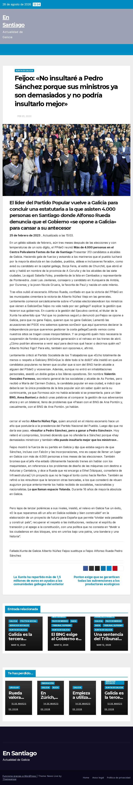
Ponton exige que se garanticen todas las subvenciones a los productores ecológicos (97, 580)
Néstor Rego (58, 617)
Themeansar (9, 779)
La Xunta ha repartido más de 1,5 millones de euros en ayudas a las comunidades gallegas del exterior (39, 580)
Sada (73, 621)
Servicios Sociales (19, 625)
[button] (120, 49)
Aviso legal (98, 777)
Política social (28, 621)
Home (86, 777)
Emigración (48, 683)
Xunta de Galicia (24, 71)
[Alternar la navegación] (127, 50)
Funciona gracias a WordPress (20, 776)
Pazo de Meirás (60, 621)
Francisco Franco (104, 617)
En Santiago (20, 753)
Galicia (13, 621)
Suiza (56, 687)
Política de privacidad (118, 777)
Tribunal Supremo (61, 625)
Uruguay (14, 687)
